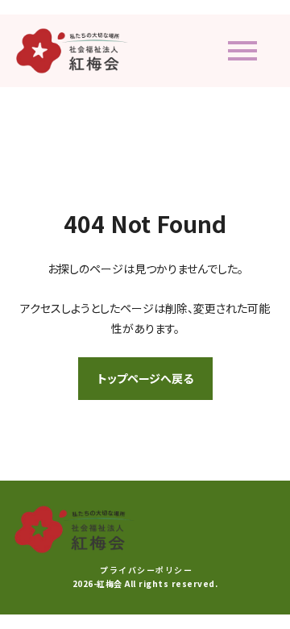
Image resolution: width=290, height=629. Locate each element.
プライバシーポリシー (146, 570)
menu (242, 50)
